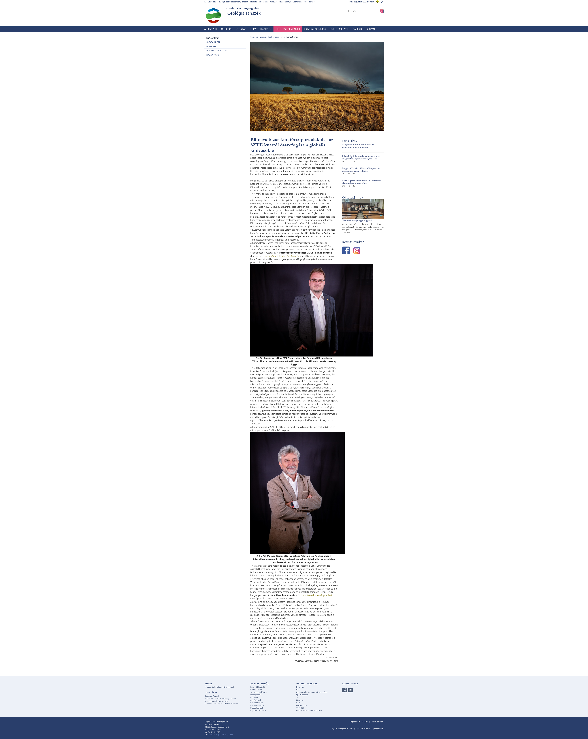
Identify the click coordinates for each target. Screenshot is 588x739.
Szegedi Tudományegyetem (242, 11)
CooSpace (263, 2)
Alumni (370, 29)
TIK (297, 697)
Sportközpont (302, 695)
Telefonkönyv (285, 2)
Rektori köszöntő (257, 687)
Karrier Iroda (301, 705)
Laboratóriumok (315, 29)
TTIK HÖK (300, 708)
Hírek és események (288, 29)
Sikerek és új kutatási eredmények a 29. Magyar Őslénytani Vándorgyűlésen (361, 157)
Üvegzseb (254, 697)
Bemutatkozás (256, 689)
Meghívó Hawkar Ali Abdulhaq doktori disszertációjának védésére (361, 169)
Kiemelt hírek (212, 38)
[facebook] (344, 690)
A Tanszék (210, 29)
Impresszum (355, 722)
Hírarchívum (212, 55)
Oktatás (226, 29)
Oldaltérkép (309, 2)
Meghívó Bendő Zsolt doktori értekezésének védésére (358, 146)
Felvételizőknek (260, 29)
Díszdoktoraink (256, 708)
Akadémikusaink (257, 705)
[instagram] (357, 250)
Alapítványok (255, 700)
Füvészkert (300, 700)
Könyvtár (300, 687)
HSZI (298, 689)
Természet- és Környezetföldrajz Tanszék (221, 704)
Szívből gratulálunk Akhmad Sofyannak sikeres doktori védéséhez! (361, 182)
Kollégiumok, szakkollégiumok (309, 710)
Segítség (366, 722)
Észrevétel (297, 2)
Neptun (253, 2)
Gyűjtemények (339, 29)
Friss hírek (211, 46)
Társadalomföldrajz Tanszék (216, 701)
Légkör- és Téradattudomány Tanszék (280, 256)
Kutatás (241, 29)
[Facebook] (346, 250)
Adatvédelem (378, 722)
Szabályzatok (255, 695)
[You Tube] (350, 690)
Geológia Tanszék (258, 37)
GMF (298, 703)
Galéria (357, 29)
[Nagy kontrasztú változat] (377, 1)
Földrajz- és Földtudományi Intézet (233, 2)
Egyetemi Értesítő (258, 710)
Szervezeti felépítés (258, 692)
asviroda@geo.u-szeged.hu (221, 735)
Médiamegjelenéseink (217, 51)
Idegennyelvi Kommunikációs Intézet (312, 692)
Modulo (273, 2)
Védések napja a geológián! (357, 220)
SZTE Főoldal (210, 2)
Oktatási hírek (213, 42)
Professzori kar (256, 703)
